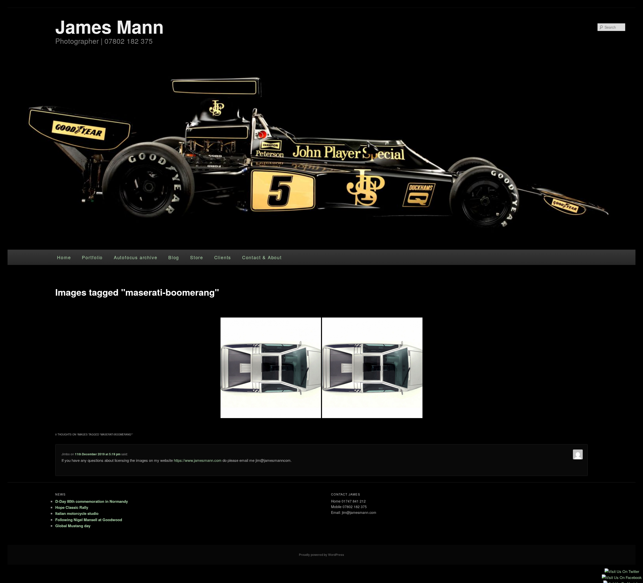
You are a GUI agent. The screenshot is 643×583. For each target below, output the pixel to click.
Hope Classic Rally (71, 507)
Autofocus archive (135, 257)
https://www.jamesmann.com (198, 460)
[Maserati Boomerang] (372, 368)
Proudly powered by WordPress (321, 554)
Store (196, 257)
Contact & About (262, 257)
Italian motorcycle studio (76, 513)
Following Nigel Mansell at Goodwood (88, 519)
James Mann (109, 26)
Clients (222, 257)
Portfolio (92, 257)
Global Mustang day (72, 525)
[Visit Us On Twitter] (621, 572)
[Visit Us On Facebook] (622, 578)
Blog (173, 257)
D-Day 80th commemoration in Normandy (91, 501)
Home (64, 257)
